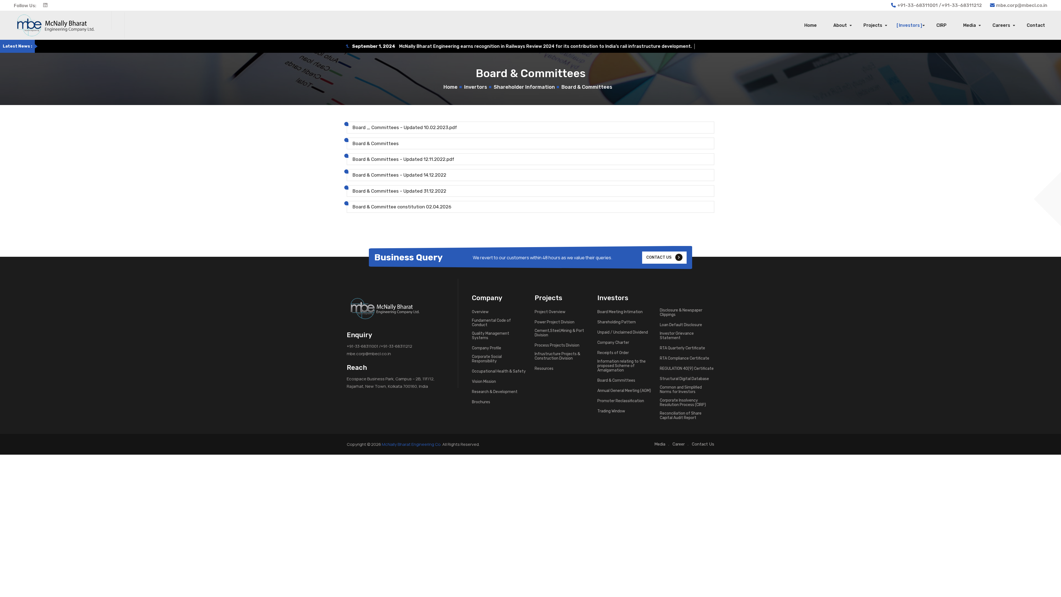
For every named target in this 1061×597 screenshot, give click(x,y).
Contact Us (703, 444)
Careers (1001, 25)
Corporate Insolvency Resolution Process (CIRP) (683, 402)
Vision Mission (484, 381)
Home (810, 25)
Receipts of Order (613, 353)
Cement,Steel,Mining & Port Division (559, 333)
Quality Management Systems (490, 335)
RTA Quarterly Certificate (682, 348)
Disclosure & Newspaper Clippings (681, 312)
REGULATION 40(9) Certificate (687, 368)
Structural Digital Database (684, 379)
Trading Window (611, 411)
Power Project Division (554, 322)
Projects (872, 25)
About (840, 25)
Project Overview (550, 312)
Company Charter (613, 343)
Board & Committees (616, 380)
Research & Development (495, 392)
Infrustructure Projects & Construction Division (557, 356)
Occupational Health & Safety (499, 371)
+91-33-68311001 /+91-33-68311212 (379, 346)
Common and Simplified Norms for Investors (681, 389)
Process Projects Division (557, 345)
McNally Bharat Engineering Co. (412, 444)
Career (679, 444)
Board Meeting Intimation (620, 312)
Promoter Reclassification (620, 401)
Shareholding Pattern (616, 322)
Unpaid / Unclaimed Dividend (622, 332)
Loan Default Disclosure (681, 325)
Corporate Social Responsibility (487, 359)
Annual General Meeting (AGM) (624, 391)
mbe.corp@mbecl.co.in (1021, 5)
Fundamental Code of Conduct (491, 322)
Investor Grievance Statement (677, 335)
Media (969, 25)
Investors (909, 25)
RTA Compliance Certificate (684, 358)
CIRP (941, 25)
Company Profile (486, 348)
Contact (1036, 25)
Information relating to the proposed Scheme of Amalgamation (621, 366)
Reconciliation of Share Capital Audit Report (681, 415)
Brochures (481, 402)
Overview (480, 312)
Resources (544, 368)
